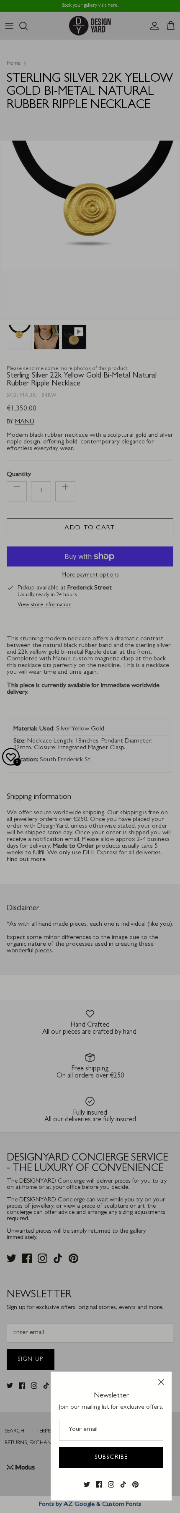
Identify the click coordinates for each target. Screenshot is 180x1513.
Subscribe (111, 1457)
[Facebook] (99, 1484)
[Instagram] (111, 1484)
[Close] (161, 1382)
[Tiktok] (123, 1484)
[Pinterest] (135, 1484)
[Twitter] (87, 1484)
